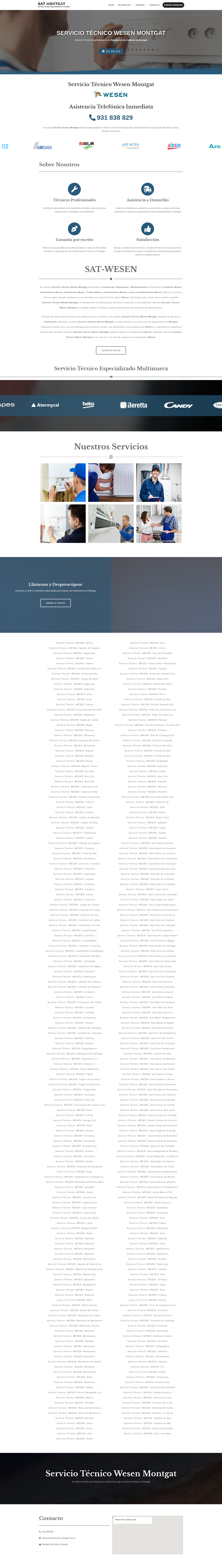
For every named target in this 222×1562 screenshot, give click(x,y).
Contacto (154, 5)
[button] (131, 4)
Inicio (111, 5)
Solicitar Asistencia (173, 5)
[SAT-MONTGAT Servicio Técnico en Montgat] (54, 5)
